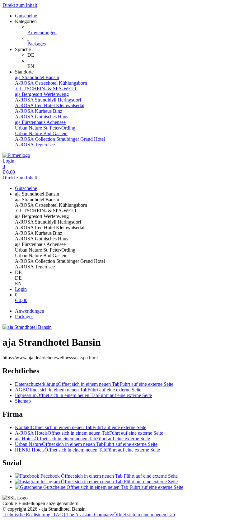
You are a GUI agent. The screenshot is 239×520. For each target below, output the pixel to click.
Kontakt (80, 427)
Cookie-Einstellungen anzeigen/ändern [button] (40, 503)
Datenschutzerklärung (94, 384)
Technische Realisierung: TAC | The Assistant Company (88, 514)
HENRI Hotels (87, 449)
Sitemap (23, 401)
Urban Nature (86, 444)
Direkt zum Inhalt (19, 5)
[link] (132, 55)
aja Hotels (82, 438)
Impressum (83, 395)
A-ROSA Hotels (89, 433)
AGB (78, 389)
